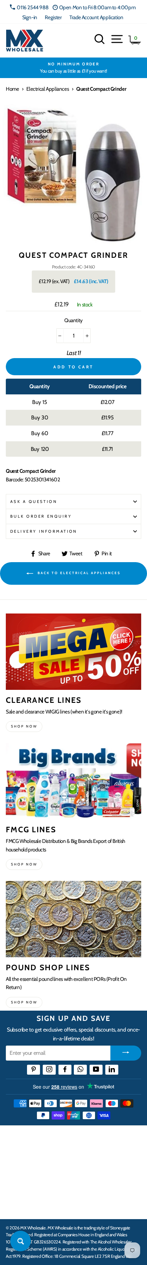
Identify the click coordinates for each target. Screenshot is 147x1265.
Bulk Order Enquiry (41, 516)
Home (12, 89)
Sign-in (29, 17)
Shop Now (24, 1002)
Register (53, 17)
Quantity (73, 320)
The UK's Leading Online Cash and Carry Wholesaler (68, 1139)
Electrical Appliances (47, 89)
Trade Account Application (96, 17)
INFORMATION (25, 1164)
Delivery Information (43, 531)
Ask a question (33, 501)
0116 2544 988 (32, 7)
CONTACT (18, 1206)
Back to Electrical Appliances (78, 573)
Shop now (24, 726)
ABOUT (15, 1185)
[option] (73, 68)
